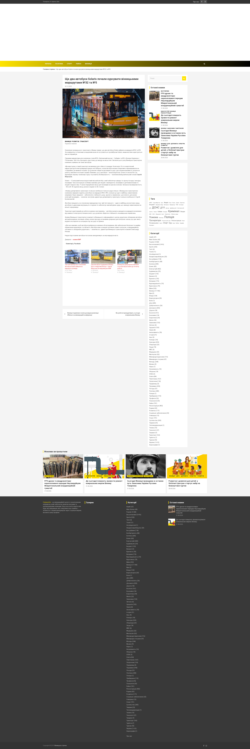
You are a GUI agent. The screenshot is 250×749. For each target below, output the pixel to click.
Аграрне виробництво (156, 257)
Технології (152, 430)
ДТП (162, 207)
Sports (151, 247)
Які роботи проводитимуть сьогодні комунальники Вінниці (128, 314)
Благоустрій (165, 111)
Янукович (151, 225)
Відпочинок (153, 286)
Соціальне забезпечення (157, 413)
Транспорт (84, 141)
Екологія (152, 313)
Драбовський (173, 208)
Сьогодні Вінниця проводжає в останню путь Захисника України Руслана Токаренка (173, 134)
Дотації (167, 208)
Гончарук (181, 204)
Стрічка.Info (47, 502)
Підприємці (153, 384)
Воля (151, 301)
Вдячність (152, 279)
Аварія (166, 202)
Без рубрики (165, 91)
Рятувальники (153, 223)
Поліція (169, 217)
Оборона (152, 371)
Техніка (151, 428)
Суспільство (153, 420)
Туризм (151, 440)
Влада (151, 296)
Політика (59, 64)
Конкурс (152, 340)
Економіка (152, 315)
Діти (168, 143)
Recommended (154, 244)
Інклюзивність (154, 332)
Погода (151, 389)
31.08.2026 (164, 108)
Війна (151, 288)
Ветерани (166, 204)
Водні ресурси (154, 298)
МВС (150, 349)
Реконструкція (166, 113)
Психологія (153, 401)
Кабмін (160, 211)
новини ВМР (77, 239)
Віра (150, 293)
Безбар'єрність (154, 261)
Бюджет (152, 205)
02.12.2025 (68, 86)
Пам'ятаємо (179, 128)
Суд (170, 223)
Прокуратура (155, 220)
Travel (151, 252)
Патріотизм (153, 381)
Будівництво (153, 271)
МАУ (150, 214)
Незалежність (153, 369)
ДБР (150, 208)
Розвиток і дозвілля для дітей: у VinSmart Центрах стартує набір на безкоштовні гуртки (172, 151)
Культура (182, 143)
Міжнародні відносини (156, 357)
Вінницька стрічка (61, 745)
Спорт (69, 64)
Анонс (173, 202)
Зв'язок (151, 325)
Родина (151, 408)
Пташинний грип (166, 220)
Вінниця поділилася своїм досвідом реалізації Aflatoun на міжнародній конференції (83, 314)
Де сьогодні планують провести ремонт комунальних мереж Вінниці (171, 119)
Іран (162, 202)
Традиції (152, 433)
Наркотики (167, 214)
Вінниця (88, 64)
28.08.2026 (164, 157)
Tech (150, 249)
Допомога (174, 143)
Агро (170, 202)
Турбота (152, 437)
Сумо (173, 223)
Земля (155, 211)
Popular (151, 242)
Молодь (152, 362)
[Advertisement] (171, 32)
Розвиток (75, 141)
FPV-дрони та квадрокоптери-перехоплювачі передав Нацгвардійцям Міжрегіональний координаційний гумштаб (172, 99)
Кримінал (173, 211)
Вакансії (152, 276)
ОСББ (151, 374)
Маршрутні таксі (160, 214)
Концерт (165, 211)
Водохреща (172, 204)
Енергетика (153, 318)
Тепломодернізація (155, 425)
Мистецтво (153, 354)
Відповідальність (155, 283)
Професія (152, 398)
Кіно (150, 337)
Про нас (196, 2)
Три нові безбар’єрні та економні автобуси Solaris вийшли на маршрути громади (75, 266)
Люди (151, 347)
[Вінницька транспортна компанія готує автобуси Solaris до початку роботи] (129, 257)
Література (152, 345)
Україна (48, 64)
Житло (151, 320)
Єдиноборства (156, 202)
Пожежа (153, 217)
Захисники (171, 128)
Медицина (152, 352)
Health (151, 237)
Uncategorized (153, 254)
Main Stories (153, 239)
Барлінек (182, 202)
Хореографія (153, 445)
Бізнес (151, 266)
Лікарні (182, 211)
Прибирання (153, 396)
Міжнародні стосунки (156, 359)
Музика (151, 364)
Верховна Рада (159, 204)
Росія (183, 220)
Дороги (151, 310)
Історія (151, 335)
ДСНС (155, 207)
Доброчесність (154, 305)
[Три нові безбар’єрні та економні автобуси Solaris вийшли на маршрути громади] (77, 257)
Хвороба (182, 223)
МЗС (153, 214)
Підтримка (152, 386)
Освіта (151, 376)
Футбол (177, 223)
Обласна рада (174, 214)
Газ (177, 205)
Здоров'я (152, 327)
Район (78, 64)
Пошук (184, 78)
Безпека (152, 264)
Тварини (152, 423)
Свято (160, 223)
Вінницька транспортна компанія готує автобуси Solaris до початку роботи (128, 266)
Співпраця (152, 415)
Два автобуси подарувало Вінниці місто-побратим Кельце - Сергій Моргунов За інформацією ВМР (102, 266)
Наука (151, 367)
